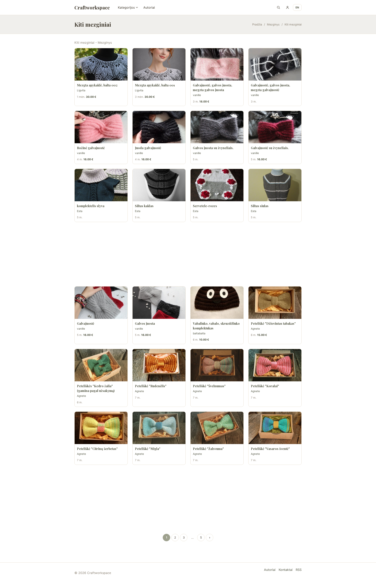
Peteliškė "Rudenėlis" (150, 386)
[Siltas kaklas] (159, 185)
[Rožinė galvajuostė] (101, 127)
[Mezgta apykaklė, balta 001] (159, 64)
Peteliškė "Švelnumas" (209, 386)
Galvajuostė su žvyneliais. (270, 148)
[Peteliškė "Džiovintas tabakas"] (275, 303)
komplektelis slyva (90, 206)
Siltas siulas (259, 206)
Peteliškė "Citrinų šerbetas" (97, 449)
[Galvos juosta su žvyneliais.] (217, 127)
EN (297, 7)
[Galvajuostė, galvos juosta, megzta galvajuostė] (275, 64)
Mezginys (273, 24)
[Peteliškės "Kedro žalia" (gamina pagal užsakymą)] (101, 365)
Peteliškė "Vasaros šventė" (270, 449)
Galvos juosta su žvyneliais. (213, 148)
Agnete (255, 328)
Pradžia (257, 24)
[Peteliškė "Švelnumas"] (217, 365)
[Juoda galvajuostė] (159, 127)
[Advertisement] (188, 254)
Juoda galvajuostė (148, 148)
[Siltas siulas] (275, 185)
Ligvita (81, 90)
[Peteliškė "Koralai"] (275, 365)
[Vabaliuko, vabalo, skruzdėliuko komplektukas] (217, 303)
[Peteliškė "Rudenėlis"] (159, 365)
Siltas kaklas (144, 206)
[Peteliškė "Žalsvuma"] (217, 428)
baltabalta (199, 333)
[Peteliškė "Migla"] (159, 428)
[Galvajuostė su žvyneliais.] (275, 127)
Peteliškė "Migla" (147, 449)
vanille (197, 95)
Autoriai (149, 7)
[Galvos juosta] (159, 303)
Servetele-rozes (205, 206)
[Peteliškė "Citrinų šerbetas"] (101, 428)
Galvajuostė (85, 323)
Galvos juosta (145, 323)
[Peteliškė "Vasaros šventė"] (275, 428)
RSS (299, 570)
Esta (79, 211)
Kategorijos (126, 7)
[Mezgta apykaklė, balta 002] (101, 64)
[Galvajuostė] (101, 303)
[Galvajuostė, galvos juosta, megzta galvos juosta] (217, 64)
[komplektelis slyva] (101, 185)
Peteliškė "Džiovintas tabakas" (273, 323)
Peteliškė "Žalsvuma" (208, 449)
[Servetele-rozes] (217, 185)
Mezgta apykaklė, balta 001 (155, 85)
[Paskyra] (287, 7)
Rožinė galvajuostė (91, 148)
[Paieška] (278, 7)
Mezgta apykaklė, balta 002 (97, 85)
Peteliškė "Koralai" (265, 386)
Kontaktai (286, 570)
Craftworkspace (92, 7)
